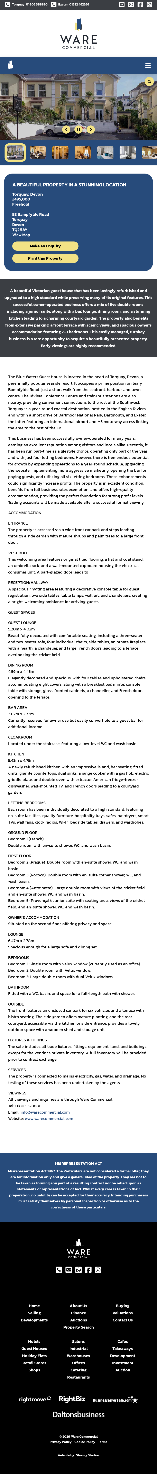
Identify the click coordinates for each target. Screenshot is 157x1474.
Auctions (78, 1320)
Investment (122, 1362)
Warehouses (78, 1355)
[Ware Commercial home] (78, 33)
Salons (78, 1341)
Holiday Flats (34, 1355)
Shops (34, 1370)
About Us (78, 1305)
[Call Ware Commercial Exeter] (59, 1270)
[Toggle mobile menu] (148, 65)
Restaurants (78, 1377)
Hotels (34, 1341)
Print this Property (45, 258)
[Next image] (91, 129)
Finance (78, 1313)
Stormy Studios (88, 1455)
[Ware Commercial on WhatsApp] (131, 4)
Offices (78, 1362)
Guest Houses (34, 1348)
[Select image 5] (105, 152)
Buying (122, 1305)
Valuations (122, 1313)
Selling (34, 1313)
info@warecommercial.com (45, 1112)
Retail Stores (34, 1362)
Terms (102, 1441)
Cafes (123, 1341)
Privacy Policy (61, 1441)
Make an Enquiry (45, 246)
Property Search (78, 1327)
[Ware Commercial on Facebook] (140, 4)
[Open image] (78, 107)
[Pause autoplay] (78, 129)
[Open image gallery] (149, 81)
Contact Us (123, 1320)
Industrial (79, 1348)
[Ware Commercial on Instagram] (149, 4)
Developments (34, 1320)
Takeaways (122, 1348)
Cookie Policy (84, 1441)
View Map (21, 235)
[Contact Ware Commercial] (122, 4)
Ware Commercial (84, 1436)
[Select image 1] (15, 152)
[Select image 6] (128, 152)
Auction (122, 1370)
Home (34, 1305)
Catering (78, 1370)
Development (122, 1355)
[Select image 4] (83, 152)
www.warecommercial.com (49, 1118)
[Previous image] (66, 129)
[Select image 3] (60, 152)
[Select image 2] (38, 152)
